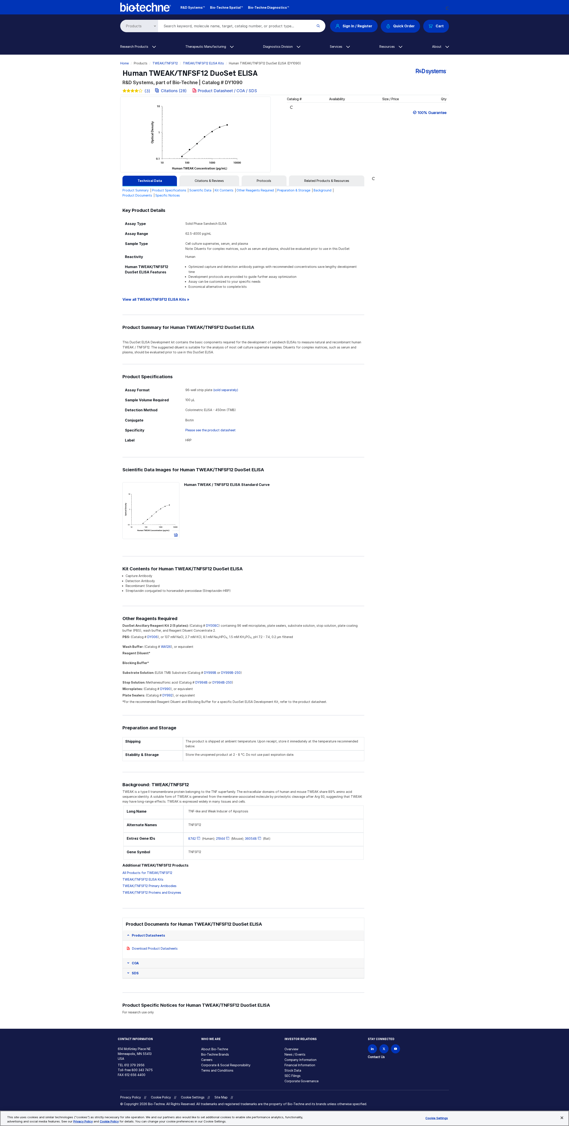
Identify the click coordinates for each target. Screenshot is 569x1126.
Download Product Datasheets (155, 948)
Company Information (300, 1060)
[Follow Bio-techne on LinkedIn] (372, 1049)
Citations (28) (174, 90)
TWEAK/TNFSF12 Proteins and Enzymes (151, 892)
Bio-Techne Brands (215, 1054)
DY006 (152, 637)
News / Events (294, 1054)
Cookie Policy (161, 1097)
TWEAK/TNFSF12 (165, 63)
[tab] (149, 181)
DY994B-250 (222, 682)
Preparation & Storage (293, 190)
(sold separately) (225, 390)
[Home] (145, 7)
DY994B (201, 682)
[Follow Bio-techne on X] (384, 1049)
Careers (206, 1060)
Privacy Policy (130, 1097)
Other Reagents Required (255, 190)
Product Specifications (169, 190)
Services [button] (336, 46)
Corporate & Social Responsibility (225, 1065)
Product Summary (135, 190)
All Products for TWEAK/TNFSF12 (147, 873)
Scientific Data (200, 190)
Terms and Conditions (217, 1070)
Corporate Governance (301, 1081)
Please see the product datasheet (210, 430)
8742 (192, 838)
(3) (147, 91)
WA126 (166, 647)
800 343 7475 (142, 1070)
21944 (220, 838)
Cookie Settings (192, 1097)
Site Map (221, 1097)
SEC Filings (292, 1076)
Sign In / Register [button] (357, 26)
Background (322, 190)
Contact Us (376, 1057)
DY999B (210, 672)
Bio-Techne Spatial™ (226, 7)
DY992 (167, 695)
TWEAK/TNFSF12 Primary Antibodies (149, 886)
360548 (251, 838)
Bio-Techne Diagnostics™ (268, 7)
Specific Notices (167, 195)
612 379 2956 (134, 1065)
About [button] (437, 46)
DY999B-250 (230, 672)
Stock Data (292, 1070)
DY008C (212, 625)
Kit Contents (224, 190)
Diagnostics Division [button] (278, 46)
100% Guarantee (432, 112)
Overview (291, 1049)
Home (124, 63)
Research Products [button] (134, 46)
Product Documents (137, 195)
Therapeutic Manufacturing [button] (206, 46)
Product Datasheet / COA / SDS (227, 90)
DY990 (165, 689)
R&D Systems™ (192, 7)
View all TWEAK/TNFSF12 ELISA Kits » (155, 299)
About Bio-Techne (214, 1049)
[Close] (562, 1118)
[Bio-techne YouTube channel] (395, 1049)
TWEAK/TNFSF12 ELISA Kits (203, 63)
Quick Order (404, 26)
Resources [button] (387, 46)
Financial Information (299, 1065)
